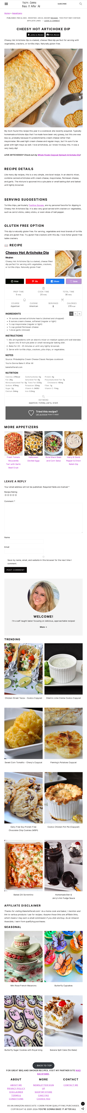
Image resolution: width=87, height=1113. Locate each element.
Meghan (9, 257)
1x (71, 314)
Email (6, 547)
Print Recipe (54, 35)
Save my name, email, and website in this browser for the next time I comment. (40, 562)
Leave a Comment (52, 21)
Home (7, 13)
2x (75, 314)
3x (79, 314)
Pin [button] (36, 281)
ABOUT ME (16, 1085)
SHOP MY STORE (43, 1092)
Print (16, 281)
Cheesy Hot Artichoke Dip (27, 253)
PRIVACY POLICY (16, 1088)
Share (56, 281)
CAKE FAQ (43, 1095)
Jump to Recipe (37, 35)
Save (75, 281)
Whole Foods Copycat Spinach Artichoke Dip (59, 155)
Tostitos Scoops (36, 205)
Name (7, 537)
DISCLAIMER (16, 1092)
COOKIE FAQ (43, 1099)
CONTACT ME (71, 1085)
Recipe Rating (10, 492)
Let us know (41, 414)
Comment (9, 501)
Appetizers (17, 13)
